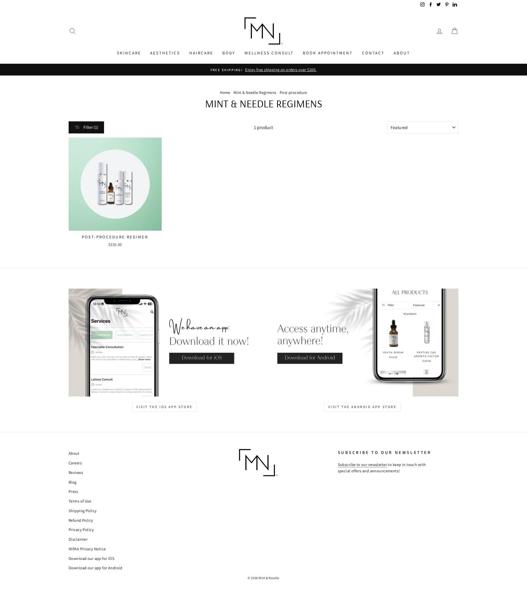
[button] (72, 31)
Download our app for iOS (91, 558)
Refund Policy (81, 520)
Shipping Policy (83, 510)
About (402, 52)
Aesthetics (165, 52)
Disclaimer (78, 539)
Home (225, 92)
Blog (73, 482)
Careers (75, 462)
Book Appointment (328, 52)
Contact (373, 52)
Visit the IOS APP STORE (164, 407)
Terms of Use (80, 501)
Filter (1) (90, 127)
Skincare (129, 52)
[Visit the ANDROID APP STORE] (362, 343)
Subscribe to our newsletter (362, 464)
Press (73, 491)
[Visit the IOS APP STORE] (164, 343)
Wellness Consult (269, 52)
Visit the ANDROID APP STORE (362, 407)
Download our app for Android (95, 567)
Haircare (201, 52)
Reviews (76, 472)
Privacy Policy (81, 529)
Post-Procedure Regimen (115, 236)
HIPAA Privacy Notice (87, 548)
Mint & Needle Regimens (255, 92)
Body (228, 52)
